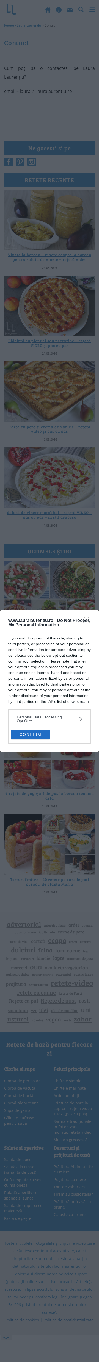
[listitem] (49, 719)
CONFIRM (31, 734)
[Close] (88, 621)
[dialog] (49, 681)
